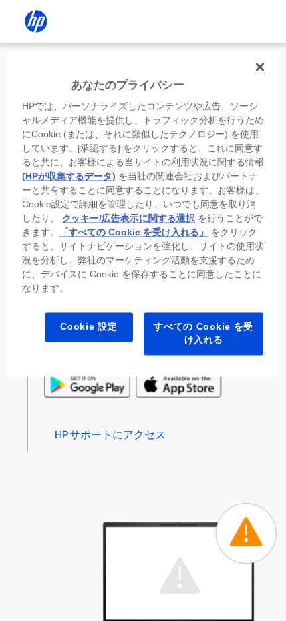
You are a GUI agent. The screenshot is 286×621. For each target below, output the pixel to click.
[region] (143, 213)
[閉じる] (260, 66)
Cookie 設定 (88, 327)
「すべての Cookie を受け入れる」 (133, 232)
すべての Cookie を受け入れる (203, 334)
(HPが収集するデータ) (69, 176)
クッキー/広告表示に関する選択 (128, 218)
